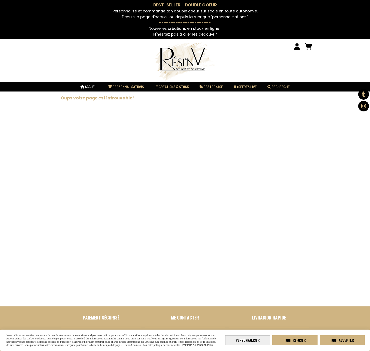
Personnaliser (248, 340)
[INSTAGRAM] (363, 106)
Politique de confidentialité (197, 345)
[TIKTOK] (363, 94)
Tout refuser (295, 340)
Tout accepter (342, 340)
